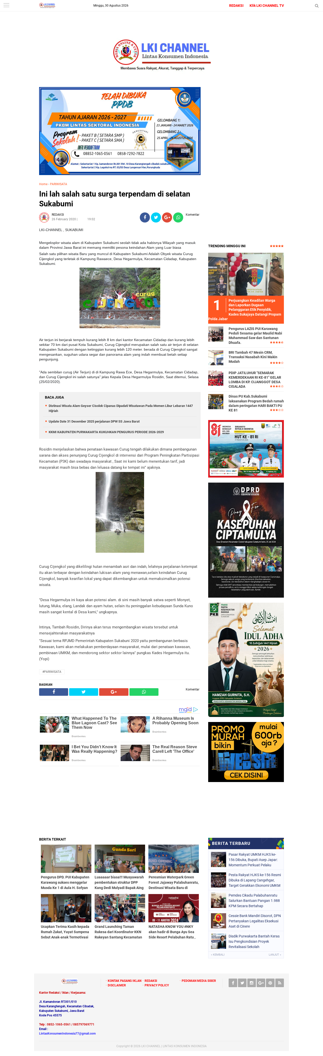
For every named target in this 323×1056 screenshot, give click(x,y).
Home (43, 184)
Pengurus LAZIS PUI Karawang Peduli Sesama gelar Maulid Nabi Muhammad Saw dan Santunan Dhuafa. (255, 336)
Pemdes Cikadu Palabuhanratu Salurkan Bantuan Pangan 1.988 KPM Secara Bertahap (254, 900)
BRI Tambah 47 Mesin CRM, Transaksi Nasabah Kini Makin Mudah (253, 357)
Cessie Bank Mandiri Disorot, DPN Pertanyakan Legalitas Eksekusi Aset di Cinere (255, 921)
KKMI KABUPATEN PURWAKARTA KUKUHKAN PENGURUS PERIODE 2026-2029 (106, 432)
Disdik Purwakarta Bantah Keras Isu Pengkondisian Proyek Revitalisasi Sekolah (254, 941)
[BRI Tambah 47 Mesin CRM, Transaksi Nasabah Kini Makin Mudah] (215, 357)
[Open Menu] (6, 5)
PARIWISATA (58, 184)
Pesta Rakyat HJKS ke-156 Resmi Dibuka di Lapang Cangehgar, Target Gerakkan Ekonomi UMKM (255, 880)
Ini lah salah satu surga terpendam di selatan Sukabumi (114, 198)
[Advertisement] (120, 801)
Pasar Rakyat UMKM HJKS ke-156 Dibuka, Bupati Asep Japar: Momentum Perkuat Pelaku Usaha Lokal (253, 859)
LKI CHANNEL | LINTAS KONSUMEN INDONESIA (174, 1046)
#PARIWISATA (51, 672)
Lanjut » (275, 954)
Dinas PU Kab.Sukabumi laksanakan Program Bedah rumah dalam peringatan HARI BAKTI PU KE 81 (256, 403)
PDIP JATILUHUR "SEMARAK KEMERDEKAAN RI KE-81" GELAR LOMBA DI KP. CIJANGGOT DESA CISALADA (255, 380)
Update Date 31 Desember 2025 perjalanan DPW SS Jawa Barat (94, 421)
